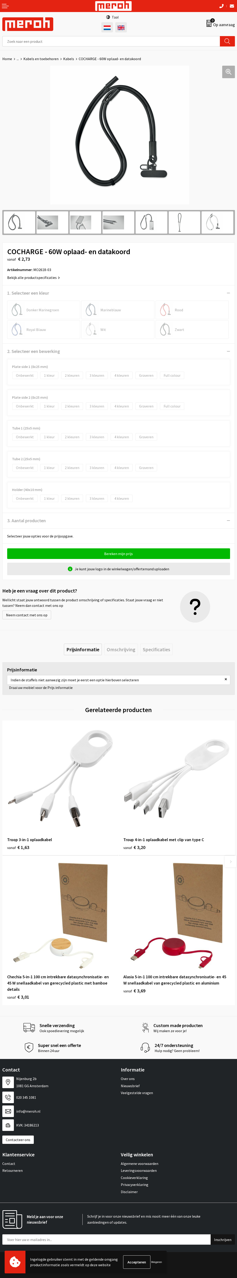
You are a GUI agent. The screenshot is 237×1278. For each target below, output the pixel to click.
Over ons (128, 1078)
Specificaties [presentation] (156, 649)
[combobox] (111, 41)
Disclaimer (129, 1191)
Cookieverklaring (134, 1177)
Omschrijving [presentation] (121, 649)
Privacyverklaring (134, 1184)
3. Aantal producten (26, 520)
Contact (8, 1163)
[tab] (83, 649)
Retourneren (12, 1170)
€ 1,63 (18, 847)
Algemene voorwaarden (139, 1163)
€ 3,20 (134, 847)
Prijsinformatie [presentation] (82, 649)
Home (7, 58)
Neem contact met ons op (26, 615)
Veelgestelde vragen (137, 1092)
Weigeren (156, 1262)
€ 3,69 (134, 991)
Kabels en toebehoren (41, 58)
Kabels (68, 58)
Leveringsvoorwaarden (139, 1170)
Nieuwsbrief (130, 1086)
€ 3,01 (18, 997)
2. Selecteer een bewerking (33, 351)
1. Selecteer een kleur (28, 293)
